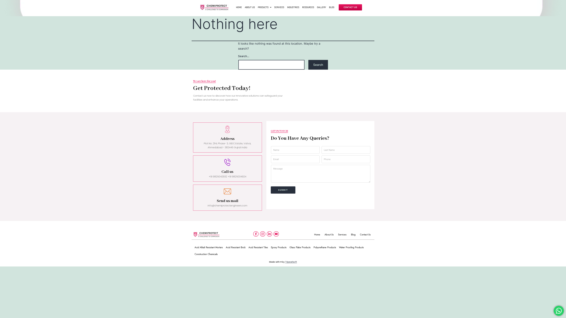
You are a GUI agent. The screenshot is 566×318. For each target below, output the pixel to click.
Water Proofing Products (351, 247)
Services (342, 234)
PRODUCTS (263, 7)
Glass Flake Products (300, 247)
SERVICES (279, 7)
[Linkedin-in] (269, 234)
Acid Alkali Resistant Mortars (209, 247)
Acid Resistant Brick (236, 247)
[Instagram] (262, 234)
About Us (329, 234)
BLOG (331, 7)
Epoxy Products (279, 247)
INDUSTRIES (293, 7)
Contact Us (365, 234)
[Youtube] (276, 234)
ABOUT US (250, 7)
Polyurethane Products (325, 247)
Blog (353, 234)
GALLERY (321, 7)
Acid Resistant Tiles (258, 247)
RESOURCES (308, 7)
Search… (243, 56)
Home (317, 234)
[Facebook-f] (256, 234)
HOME (239, 7)
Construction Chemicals (206, 254)
